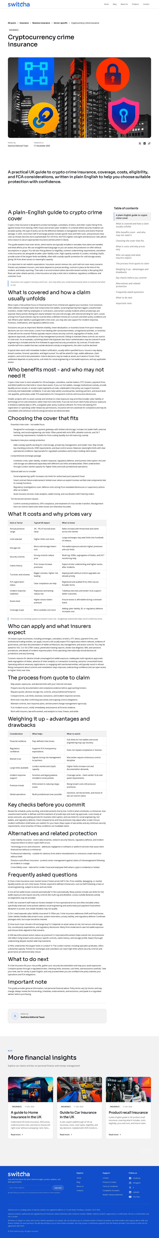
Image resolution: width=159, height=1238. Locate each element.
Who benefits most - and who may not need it (130, 234)
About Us (124, 4)
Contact (146, 4)
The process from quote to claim (132, 263)
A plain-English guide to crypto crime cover (131, 216)
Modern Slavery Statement (113, 1195)
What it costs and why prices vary (130, 248)
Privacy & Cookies (109, 1182)
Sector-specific (61, 23)
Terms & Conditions (110, 1186)
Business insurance (41, 23)
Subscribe (58, 1188)
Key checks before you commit (131, 277)
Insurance (24, 23)
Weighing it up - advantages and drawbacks (132, 270)
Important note (124, 303)
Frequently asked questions (130, 292)
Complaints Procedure (111, 1190)
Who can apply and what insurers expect (128, 256)
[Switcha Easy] (19, 4)
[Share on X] (140, 143)
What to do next (124, 297)
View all (146, 1150)
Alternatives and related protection (128, 285)
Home (106, 4)
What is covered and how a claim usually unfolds (132, 225)
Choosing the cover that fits (130, 240)
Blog (115, 4)
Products (135, 4)
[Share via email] (149, 143)
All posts (12, 23)
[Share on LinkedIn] (144, 143)
